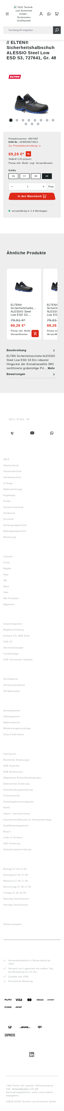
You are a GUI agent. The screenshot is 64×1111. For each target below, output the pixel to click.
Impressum (9, 753)
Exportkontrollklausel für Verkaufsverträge (27, 819)
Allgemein (8, 604)
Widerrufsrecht (11, 722)
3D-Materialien (11, 691)
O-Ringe (8, 483)
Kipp (5, 574)
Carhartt (8, 556)
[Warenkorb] (57, 14)
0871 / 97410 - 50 (19, 419)
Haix (5, 592)
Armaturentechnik (13, 507)
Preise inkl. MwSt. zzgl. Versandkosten (31, 163)
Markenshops (12, 550)
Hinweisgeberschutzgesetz (18, 801)
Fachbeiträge (10, 653)
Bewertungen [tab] (16, 374)
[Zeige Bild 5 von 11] (35, 120)
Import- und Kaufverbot (16, 813)
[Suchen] (57, 30)
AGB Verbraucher (13, 771)
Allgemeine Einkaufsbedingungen (22, 777)
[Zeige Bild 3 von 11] (23, 120)
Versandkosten (11, 710)
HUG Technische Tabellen (18, 659)
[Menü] (7, 14)
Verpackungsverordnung (17, 849)
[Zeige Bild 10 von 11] (32, 124)
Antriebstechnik (12, 477)
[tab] (31, 359)
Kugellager (9, 495)
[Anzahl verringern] (12, 186)
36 (13, 176)
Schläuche (9, 513)
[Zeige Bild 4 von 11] (29, 120)
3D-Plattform (10, 679)
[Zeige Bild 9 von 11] (26, 124)
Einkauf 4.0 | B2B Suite (16, 635)
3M (5, 580)
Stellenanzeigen (12, 924)
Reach (7, 831)
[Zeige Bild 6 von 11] (41, 120)
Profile (7, 501)
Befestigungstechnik (14, 531)
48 (46, 176)
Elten (6, 586)
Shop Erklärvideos (13, 734)
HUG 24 (7, 641)
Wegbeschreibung (13, 629)
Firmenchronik (11, 795)
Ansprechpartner (12, 623)
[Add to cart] (35, 333)
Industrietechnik (12, 471)
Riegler (7, 568)
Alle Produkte (11, 598)
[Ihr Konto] (41, 14)
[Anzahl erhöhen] (43, 186)
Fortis (6, 562)
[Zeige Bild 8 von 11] (53, 120)
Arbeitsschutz (11, 465)
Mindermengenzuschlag (17, 728)
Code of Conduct (13, 837)
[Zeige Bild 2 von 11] (17, 120)
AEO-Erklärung (11, 843)
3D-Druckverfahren (14, 685)
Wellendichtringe (12, 489)
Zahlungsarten (11, 716)
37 (24, 176)
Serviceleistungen (13, 647)
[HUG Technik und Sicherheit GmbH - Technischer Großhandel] (24, 14)
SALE (6, 459)
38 (35, 176)
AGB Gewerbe (11, 765)
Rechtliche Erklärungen (16, 760)
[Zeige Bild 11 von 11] (38, 124)
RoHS (6, 807)
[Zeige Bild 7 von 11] (47, 120)
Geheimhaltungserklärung (18, 789)
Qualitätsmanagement (15, 825)
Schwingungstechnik (15, 525)
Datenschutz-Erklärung (16, 783)
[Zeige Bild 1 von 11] (11, 120)
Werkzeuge (9, 537)
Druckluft (8, 519)
